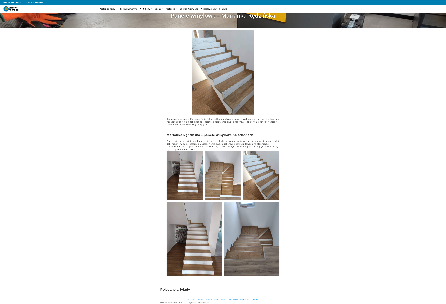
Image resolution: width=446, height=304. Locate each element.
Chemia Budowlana (189, 9)
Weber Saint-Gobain (241, 299)
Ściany (158, 9)
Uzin (229, 299)
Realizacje (170, 9)
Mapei (223, 299)
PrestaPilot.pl (203, 302)
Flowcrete (199, 299)
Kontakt (223, 9)
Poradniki (190, 299)
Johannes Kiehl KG (212, 299)
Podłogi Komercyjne (129, 9)
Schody (146, 9)
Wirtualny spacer (208, 9)
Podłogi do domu (107, 9)
